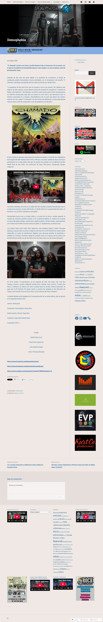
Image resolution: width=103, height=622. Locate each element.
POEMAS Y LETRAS (79, 232)
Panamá (61, 557)
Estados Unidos (59, 538)
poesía (88, 295)
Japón (59, 549)
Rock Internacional (43, 2)
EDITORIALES (78, 193)
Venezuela (55, 572)
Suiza (58, 569)
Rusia (71, 566)
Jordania (63, 549)
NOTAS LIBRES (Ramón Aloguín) (83, 221)
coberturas (83, 277)
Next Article (73, 465)
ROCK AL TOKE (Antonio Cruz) (82, 244)
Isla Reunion (68, 546)
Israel (54, 549)
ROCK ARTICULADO (80, 247)
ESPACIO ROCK (78, 199)
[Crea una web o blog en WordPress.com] (7, 618)
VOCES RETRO (78, 262)
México (89, 292)
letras (54, 551)
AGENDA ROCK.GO (79, 178)
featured (84, 287)
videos (83, 301)
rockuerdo (87, 298)
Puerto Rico (68, 562)
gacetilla (80, 290)
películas (70, 557)
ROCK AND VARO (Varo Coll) (82, 246)
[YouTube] (90, 2)
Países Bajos (65, 557)
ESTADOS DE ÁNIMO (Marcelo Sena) (84, 200)
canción (90, 274)
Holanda (67, 544)
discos (86, 280)
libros (81, 292)
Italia (57, 549)
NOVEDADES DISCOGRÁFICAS (82, 225)
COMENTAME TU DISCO (81, 184)
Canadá (85, 274)
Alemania (77, 271)
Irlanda (60, 546)
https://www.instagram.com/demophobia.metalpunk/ (25, 366)
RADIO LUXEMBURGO (80, 238)
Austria (67, 516)
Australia (63, 516)
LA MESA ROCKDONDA (80, 217)
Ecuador (90, 280)
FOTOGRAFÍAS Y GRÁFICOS (82, 229)
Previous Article (25, 465)
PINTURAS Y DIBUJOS (80, 231)
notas (21, 393)
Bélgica (65, 519)
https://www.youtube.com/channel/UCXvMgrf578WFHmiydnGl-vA (29, 371)
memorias (85, 292)
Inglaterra (88, 290)
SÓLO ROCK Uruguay (30, 50)
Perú (82, 295)
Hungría (71, 544)
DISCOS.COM (78, 189)
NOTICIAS (77, 223)
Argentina (82, 271)
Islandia (64, 546)
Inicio (9, 1)
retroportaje (61, 566)
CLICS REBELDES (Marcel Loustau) (83, 182)
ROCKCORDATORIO (80, 251)
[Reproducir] (9, 520)
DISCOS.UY (77, 191)
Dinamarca (68, 528)
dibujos (63, 528)
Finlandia (91, 287)
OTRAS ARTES (78, 227)
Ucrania (68, 569)
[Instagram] (86, 2)
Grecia (63, 544)
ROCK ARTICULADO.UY (80, 249)
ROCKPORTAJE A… (80, 253)
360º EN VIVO (78, 169)
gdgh (85, 290)
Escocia (65, 535)
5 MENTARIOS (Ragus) (80, 171)
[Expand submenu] (23, 2)
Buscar (77, 70)
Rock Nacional (17, 2)
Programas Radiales (79, 298)
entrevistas (80, 284)
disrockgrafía (62, 531)
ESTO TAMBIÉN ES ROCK (81, 202)
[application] (17, 516)
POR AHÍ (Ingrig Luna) (80, 236)
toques (78, 301)
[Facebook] (81, 2)
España (87, 284)
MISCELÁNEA (19, 390)
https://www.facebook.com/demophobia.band (23, 361)
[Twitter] (94, 2)
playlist (85, 295)
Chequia (60, 522)
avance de (77, 274)
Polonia (67, 559)
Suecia (91, 298)
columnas (79, 280)
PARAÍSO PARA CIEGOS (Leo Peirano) (84, 234)
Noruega (71, 553)
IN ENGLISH (77, 208)
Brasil (17, 393)
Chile (77, 277)
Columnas (56, 2)
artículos (90, 271)
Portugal (71, 559)
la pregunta (68, 549)
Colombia (91, 277)
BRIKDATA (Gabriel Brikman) (82, 180)
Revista (64, 2)
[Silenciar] (22, 520)
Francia (76, 290)
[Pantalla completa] (25, 520)
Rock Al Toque (29, 2)
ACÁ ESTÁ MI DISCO (80, 176)
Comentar (59, 497)
